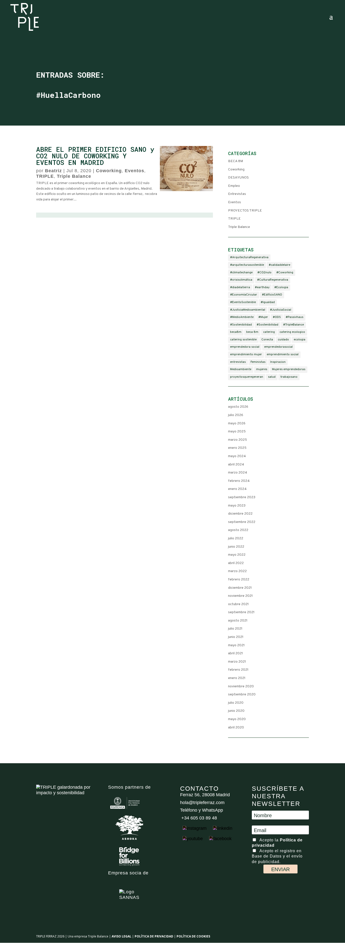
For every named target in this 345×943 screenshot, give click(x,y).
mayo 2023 (236, 506)
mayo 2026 (236, 423)
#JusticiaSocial (280, 310)
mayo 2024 (237, 456)
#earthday (262, 287)
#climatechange (241, 273)
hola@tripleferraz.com (202, 802)
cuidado (283, 340)
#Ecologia (281, 287)
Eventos (134, 170)
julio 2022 (235, 538)
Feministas (258, 362)
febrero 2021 (238, 670)
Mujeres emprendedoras (288, 369)
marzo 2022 (237, 571)
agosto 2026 (238, 407)
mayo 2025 (237, 431)
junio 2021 (235, 637)
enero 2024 (237, 489)
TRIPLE (45, 176)
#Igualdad (268, 302)
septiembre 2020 (242, 694)
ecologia (299, 340)
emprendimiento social (283, 354)
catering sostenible (243, 340)
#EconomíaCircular (243, 295)
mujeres (261, 369)
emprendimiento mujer (246, 354)
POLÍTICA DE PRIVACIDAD (154, 936)
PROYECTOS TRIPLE (245, 211)
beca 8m (252, 332)
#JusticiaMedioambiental (247, 310)
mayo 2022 (236, 555)
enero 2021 (236, 678)
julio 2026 (235, 415)
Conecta (267, 340)
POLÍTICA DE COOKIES (193, 936)
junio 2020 (236, 711)
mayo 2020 (237, 719)
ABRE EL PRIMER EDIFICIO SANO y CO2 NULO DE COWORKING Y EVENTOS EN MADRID (95, 156)
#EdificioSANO (272, 295)
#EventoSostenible (243, 302)
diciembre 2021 (240, 588)
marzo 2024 (237, 472)
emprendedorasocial (278, 347)
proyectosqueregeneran (246, 377)
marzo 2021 (237, 662)
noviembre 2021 (240, 596)
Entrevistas (237, 194)
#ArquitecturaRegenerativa (249, 257)
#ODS (277, 317)
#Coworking (284, 273)
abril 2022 (236, 563)
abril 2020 (236, 727)
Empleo (234, 186)
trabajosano (289, 377)
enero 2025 (237, 448)
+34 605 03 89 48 (198, 817)
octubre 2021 (238, 604)
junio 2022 (236, 547)
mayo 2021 (236, 645)
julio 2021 (235, 629)
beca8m (235, 332)
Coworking (109, 170)
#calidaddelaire (279, 265)
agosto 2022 (238, 530)
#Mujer (263, 317)
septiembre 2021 (241, 612)
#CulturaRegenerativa (272, 280)
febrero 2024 (239, 481)
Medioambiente (240, 369)
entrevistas (238, 362)
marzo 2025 (237, 440)
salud (272, 377)
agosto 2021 (238, 620)
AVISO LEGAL (121, 936)
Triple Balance (74, 176)
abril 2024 (236, 464)
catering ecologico (292, 332)
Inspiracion (278, 362)
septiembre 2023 (241, 497)
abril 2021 (235, 653)
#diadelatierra (240, 287)
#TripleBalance (293, 325)
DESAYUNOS (238, 177)
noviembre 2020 (241, 686)
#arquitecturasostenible (247, 265)
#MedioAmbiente (242, 317)
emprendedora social (244, 347)
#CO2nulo (264, 273)
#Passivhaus (294, 317)
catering (269, 332)
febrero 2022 (238, 579)
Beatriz (53, 170)
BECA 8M (235, 161)
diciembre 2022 (240, 514)
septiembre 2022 (241, 522)
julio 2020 (235, 703)
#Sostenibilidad (241, 325)
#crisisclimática (241, 280)
